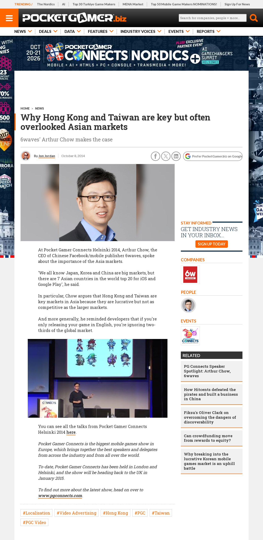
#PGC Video (34, 522)
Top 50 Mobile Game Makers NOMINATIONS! (184, 4)
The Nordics (46, 4)
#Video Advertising (76, 513)
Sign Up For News (237, 4)
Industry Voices (138, 31)
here (71, 432)
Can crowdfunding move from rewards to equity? (208, 438)
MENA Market (133, 4)
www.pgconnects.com (60, 495)
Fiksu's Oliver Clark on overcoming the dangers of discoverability (210, 417)
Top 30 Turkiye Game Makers (94, 4)
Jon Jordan (46, 156)
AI (63, 4)
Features (97, 31)
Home (25, 108)
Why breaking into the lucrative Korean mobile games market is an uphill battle (209, 461)
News (20, 31)
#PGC (140, 513)
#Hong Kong (115, 513)
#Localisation (36, 513)
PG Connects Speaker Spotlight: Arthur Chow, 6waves (207, 371)
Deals (45, 31)
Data (70, 31)
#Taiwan (161, 513)
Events (176, 31)
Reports (206, 31)
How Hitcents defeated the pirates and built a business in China (211, 394)
